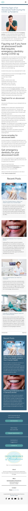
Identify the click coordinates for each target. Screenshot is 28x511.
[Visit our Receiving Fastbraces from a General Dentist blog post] (13, 228)
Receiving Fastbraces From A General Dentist (12, 239)
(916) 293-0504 (16, 167)
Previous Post (4, 332)
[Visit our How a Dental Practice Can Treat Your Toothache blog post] (13, 267)
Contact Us (14, 445)
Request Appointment (14, 433)
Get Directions (14, 420)
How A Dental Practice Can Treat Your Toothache (12, 278)
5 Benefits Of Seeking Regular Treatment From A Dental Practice (13, 314)
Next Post (24, 332)
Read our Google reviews (10, 173)
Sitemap (16, 495)
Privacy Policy (12, 495)
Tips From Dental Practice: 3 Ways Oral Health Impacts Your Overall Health (12, 202)
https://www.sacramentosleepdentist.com (10, 165)
